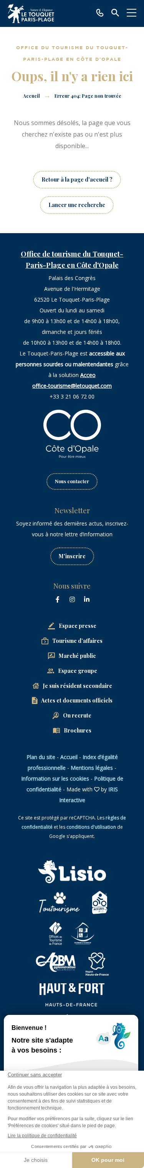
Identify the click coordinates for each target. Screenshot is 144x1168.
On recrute (77, 715)
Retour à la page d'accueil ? (77, 179)
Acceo (88, 375)
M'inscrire (72, 556)
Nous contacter (72, 481)
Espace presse (77, 625)
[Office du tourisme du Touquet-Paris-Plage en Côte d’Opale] (31, 13)
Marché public (77, 655)
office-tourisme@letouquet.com (72, 385)
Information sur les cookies (55, 778)
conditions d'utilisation (91, 827)
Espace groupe (77, 670)
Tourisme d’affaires (77, 640)
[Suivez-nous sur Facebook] (57, 599)
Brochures (77, 730)
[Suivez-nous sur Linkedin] (87, 599)
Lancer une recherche (76, 205)
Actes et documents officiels (77, 700)
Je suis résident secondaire (77, 685)
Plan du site (40, 757)
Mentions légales (92, 767)
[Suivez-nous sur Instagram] (72, 599)
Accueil (31, 96)
